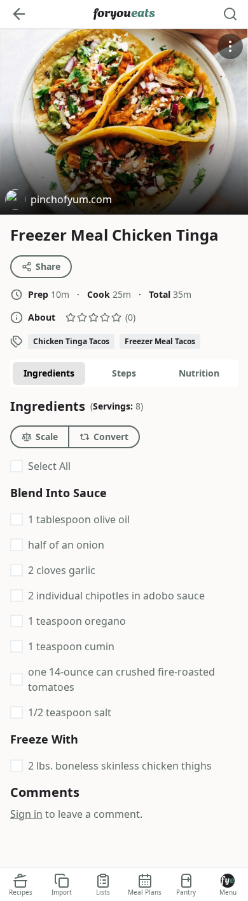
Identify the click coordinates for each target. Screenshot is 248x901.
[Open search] (230, 14)
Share (48, 266)
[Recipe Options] (230, 46)
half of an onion (66, 545)
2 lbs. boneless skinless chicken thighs (120, 766)
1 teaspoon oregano (77, 621)
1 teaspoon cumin (71, 646)
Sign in (26, 814)
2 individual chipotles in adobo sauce (116, 596)
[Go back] (19, 14)
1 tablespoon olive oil (79, 519)
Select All (49, 466)
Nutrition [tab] (199, 373)
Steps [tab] (124, 373)
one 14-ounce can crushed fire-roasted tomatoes (121, 679)
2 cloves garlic (61, 570)
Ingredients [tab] (49, 373)
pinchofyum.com (58, 201)
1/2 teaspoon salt (69, 712)
